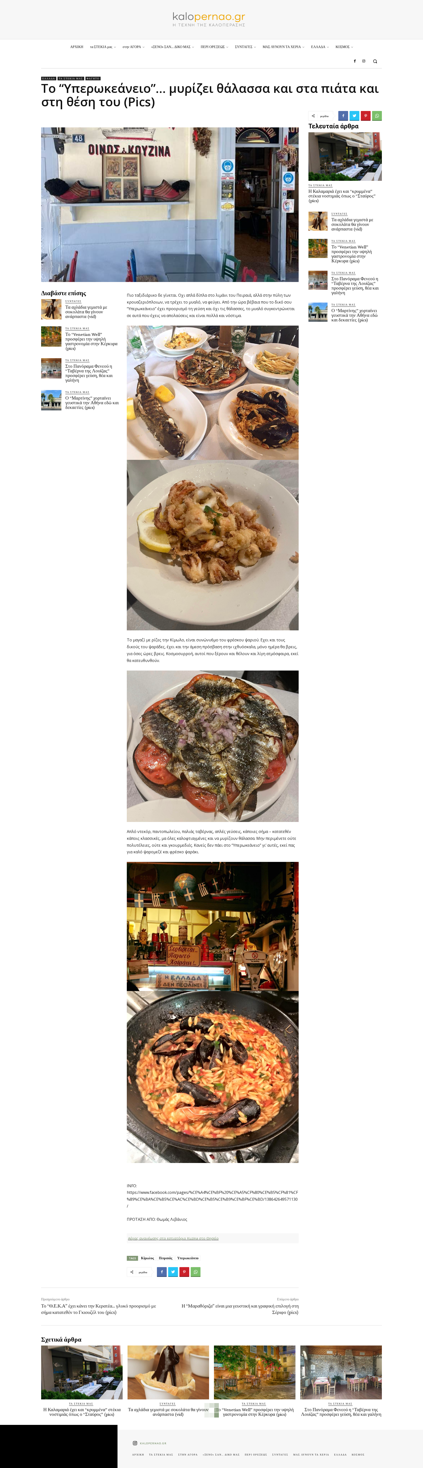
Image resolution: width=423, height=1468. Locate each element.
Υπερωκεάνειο (188, 1258)
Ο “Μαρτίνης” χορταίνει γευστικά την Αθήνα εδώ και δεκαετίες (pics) (92, 402)
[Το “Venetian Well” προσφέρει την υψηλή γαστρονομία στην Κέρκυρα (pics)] (51, 336)
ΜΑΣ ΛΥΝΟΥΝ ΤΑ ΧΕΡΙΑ (311, 1454)
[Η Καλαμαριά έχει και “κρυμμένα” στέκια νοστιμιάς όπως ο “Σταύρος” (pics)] (345, 156)
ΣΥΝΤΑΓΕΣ (73, 301)
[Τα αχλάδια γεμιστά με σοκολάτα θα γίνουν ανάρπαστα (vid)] (51, 309)
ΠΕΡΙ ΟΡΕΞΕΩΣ (256, 1454)
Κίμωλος (147, 1258)
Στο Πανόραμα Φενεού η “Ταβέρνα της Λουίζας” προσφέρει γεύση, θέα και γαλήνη (89, 373)
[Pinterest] (366, 116)
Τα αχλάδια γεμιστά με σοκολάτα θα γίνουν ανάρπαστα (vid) (86, 312)
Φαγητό (93, 78)
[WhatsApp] (377, 116)
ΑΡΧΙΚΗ (138, 1454)
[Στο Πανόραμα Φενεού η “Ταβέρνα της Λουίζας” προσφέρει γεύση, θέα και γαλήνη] (51, 368)
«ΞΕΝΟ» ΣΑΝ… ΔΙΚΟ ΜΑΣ (221, 1454)
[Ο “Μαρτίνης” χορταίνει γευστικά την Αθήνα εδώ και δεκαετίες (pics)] (51, 400)
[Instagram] (363, 61)
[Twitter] (354, 116)
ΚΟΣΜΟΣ (358, 1454)
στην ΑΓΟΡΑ (188, 1454)
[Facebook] (354, 61)
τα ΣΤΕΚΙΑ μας (71, 78)
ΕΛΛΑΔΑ (48, 78)
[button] (375, 61)
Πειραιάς (165, 1258)
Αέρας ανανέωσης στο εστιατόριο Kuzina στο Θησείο (173, 1238)
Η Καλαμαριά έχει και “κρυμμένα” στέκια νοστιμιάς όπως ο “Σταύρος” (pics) (342, 196)
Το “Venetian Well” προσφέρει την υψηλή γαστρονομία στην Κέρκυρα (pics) (91, 341)
